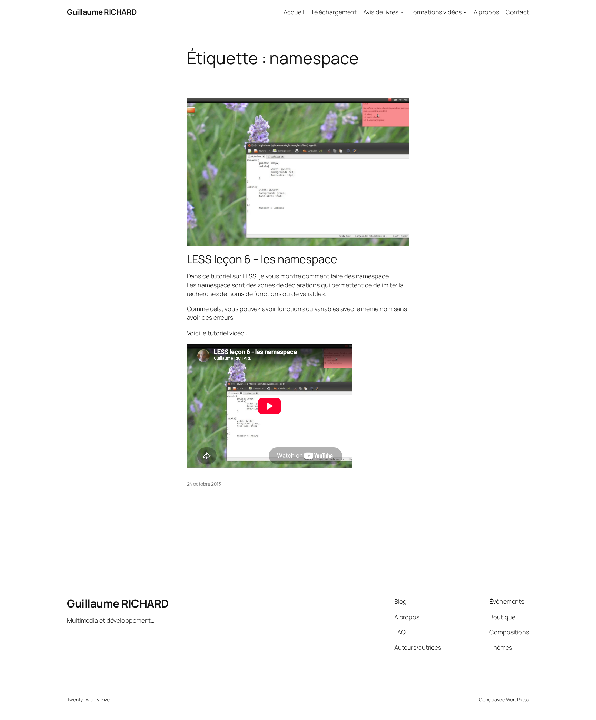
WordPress (517, 699)
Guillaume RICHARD (102, 12)
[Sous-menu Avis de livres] (402, 12)
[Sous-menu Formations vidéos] (465, 12)
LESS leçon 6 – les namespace (262, 259)
